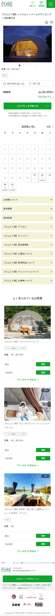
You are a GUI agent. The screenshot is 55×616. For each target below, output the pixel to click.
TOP (3, 563)
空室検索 (41, 6)
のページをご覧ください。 (32, 588)
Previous (5, 322)
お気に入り (33, 6)
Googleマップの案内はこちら (27, 579)
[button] (19, 65)
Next (49, 322)
